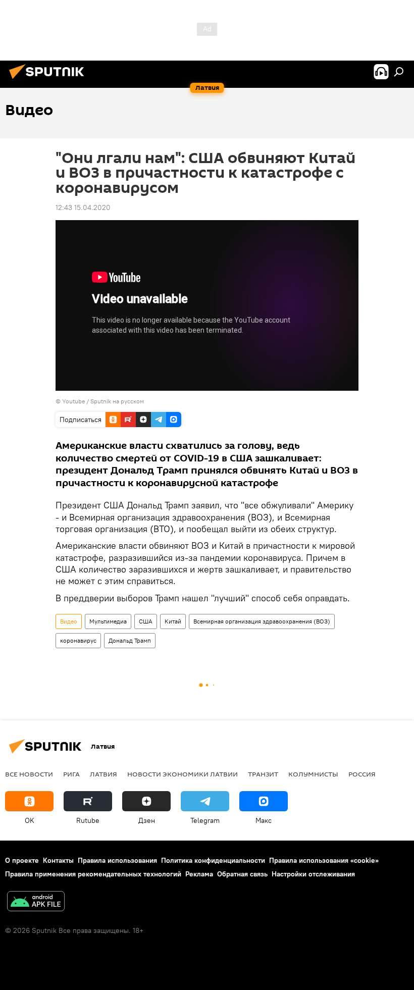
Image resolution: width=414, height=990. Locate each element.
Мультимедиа (108, 621)
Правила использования (117, 860)
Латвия (103, 773)
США (145, 621)
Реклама (199, 873)
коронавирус (78, 640)
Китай (173, 621)
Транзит (263, 773)
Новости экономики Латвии (182, 773)
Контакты (58, 860)
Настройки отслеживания (313, 873)
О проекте (22, 860)
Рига (71, 773)
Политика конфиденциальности (213, 860)
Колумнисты (313, 773)
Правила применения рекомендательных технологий (93, 873)
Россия (362, 773)
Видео (68, 621)
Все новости (29, 773)
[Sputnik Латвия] (49, 80)
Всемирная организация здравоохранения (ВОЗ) (261, 621)
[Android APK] (36, 902)
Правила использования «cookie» (324, 860)
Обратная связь (242, 873)
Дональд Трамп (130, 640)
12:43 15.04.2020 (83, 207)
